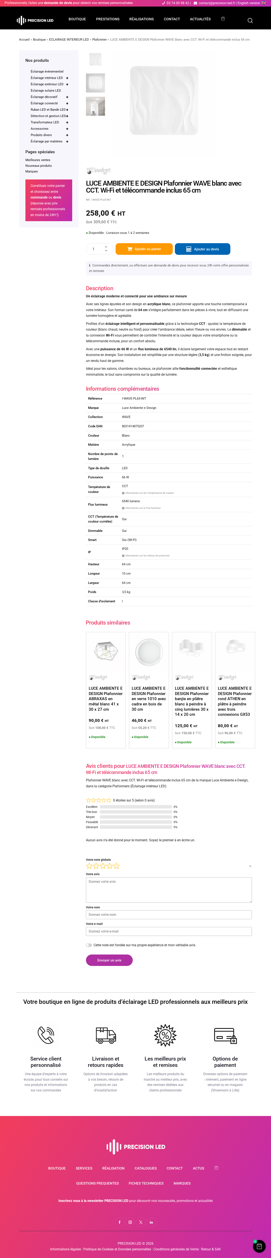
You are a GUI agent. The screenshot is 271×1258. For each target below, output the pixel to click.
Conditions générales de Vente (176, 1249)
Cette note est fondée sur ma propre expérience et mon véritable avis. (145, 945)
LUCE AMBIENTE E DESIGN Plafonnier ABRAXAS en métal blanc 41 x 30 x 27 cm (106, 699)
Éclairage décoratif (49, 97)
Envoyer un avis (109, 960)
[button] (259, 1246)
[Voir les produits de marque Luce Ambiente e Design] (98, 169)
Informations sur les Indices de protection (146, 555)
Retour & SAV (211, 1249)
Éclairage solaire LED (46, 90)
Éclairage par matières (49, 141)
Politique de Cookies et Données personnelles (117, 1249)
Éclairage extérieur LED (49, 84)
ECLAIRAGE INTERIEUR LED (69, 39)
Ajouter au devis (206, 249)
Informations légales (65, 1249)
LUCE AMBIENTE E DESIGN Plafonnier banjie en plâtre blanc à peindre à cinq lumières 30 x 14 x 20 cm (192, 701)
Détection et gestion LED (49, 116)
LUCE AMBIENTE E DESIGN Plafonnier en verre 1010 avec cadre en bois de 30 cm (149, 699)
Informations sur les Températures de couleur (148, 492)
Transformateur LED (49, 122)
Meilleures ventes (37, 160)
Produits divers (49, 135)
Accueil (24, 39)
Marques (31, 171)
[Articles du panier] (225, 19)
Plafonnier (99, 39)
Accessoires (49, 128)
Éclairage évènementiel (47, 71)
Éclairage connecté (49, 103)
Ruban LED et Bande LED (49, 109)
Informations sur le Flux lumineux (141, 507)
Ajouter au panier (148, 249)
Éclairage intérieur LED (49, 78)
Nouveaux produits (38, 166)
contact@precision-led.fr (217, 3)
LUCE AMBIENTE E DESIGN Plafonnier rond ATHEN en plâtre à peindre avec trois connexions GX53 (235, 701)
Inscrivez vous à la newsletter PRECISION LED (93, 1201)
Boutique (39, 39)
